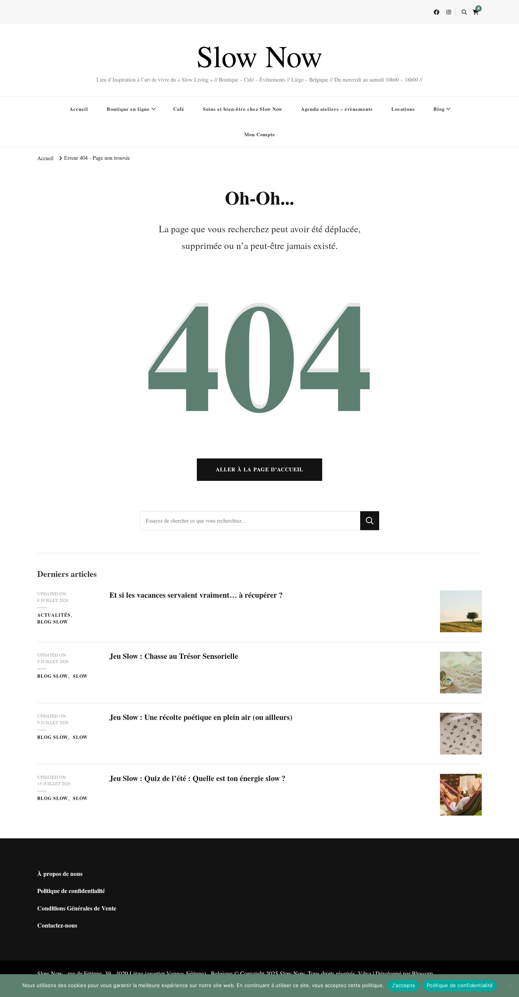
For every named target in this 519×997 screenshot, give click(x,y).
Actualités (54, 615)
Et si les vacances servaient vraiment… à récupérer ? (196, 594)
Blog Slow (52, 622)
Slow (80, 676)
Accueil (79, 108)
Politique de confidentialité (71, 890)
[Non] (509, 985)
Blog (439, 108)
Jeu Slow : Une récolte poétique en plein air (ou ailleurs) (201, 717)
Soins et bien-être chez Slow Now (242, 108)
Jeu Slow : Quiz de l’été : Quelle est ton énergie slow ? (197, 778)
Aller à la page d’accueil (259, 469)
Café (178, 108)
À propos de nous (59, 873)
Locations (403, 108)
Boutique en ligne (128, 108)
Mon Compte (259, 134)
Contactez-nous (57, 925)
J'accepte (403, 985)
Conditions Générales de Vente (76, 908)
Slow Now (259, 55)
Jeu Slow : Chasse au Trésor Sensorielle (173, 656)
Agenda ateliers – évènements (337, 108)
